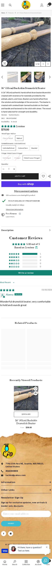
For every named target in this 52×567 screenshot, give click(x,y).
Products (11, 13)
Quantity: (4, 164)
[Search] (10, 5)
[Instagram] (10, 533)
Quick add (26, 414)
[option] (26, 42)
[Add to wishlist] (36, 389)
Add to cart (20, 176)
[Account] (41, 5)
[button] (43, 64)
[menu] (2, 5)
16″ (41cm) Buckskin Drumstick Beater (26, 422)
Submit (11, 523)
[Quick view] (36, 393)
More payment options (26, 191)
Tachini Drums (14, 115)
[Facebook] (3, 533)
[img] (7, 290)
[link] (43, 176)
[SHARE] (49, 176)
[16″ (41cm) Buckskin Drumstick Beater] (26, 398)
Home (3, 13)
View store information (14, 209)
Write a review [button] (26, 272)
